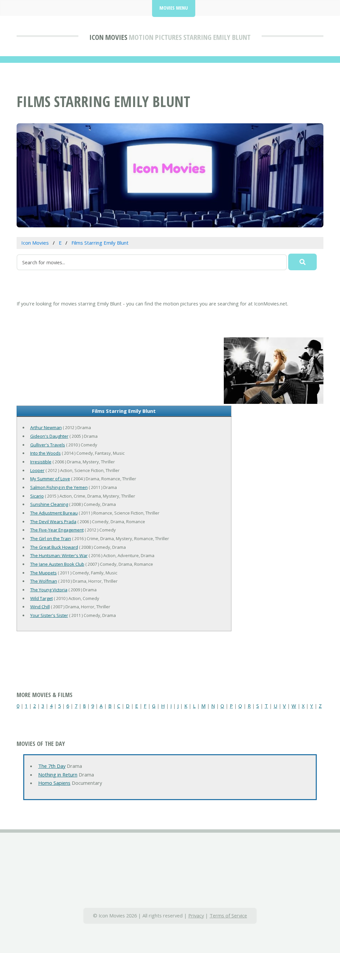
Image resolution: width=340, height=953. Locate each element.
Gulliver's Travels (47, 445)
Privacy (196, 915)
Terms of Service (228, 915)
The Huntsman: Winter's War (59, 555)
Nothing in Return (57, 774)
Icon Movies (108, 37)
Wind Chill (40, 607)
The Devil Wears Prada (53, 522)
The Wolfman (43, 581)
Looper (37, 470)
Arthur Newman (46, 427)
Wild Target (41, 598)
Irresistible (40, 462)
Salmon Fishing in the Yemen (59, 487)
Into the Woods (45, 453)
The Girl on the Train (50, 538)
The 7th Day (51, 766)
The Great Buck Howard (54, 547)
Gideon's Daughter (49, 436)
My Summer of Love (50, 479)
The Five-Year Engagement (57, 530)
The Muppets (43, 573)
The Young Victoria (48, 590)
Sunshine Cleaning (49, 504)
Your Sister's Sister (49, 615)
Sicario (37, 496)
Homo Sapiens (54, 782)
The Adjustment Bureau (54, 513)
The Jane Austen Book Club (57, 564)
